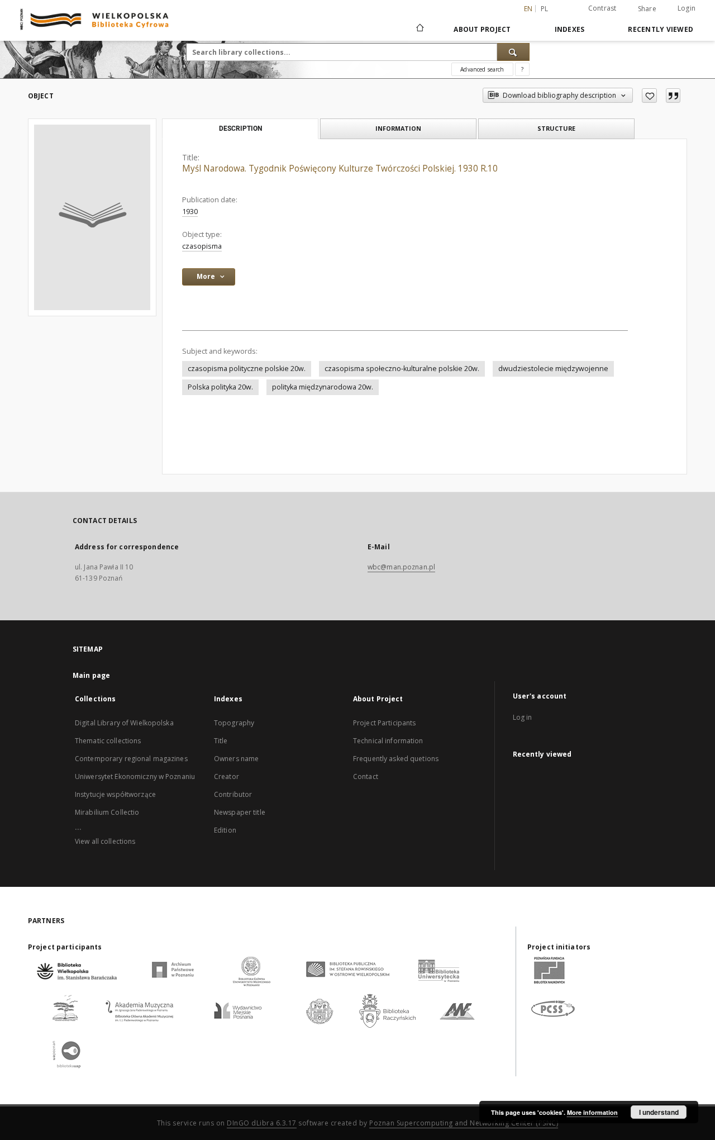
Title (221, 740)
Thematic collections (108, 740)
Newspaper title (239, 812)
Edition (225, 830)
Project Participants (384, 723)
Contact (365, 776)
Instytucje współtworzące (115, 794)
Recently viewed (660, 29)
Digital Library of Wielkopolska (124, 723)
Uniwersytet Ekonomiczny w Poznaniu (135, 776)
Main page (91, 675)
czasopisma (202, 246)
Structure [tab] (556, 128)
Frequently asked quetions (395, 758)
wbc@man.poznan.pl (401, 567)
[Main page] (419, 29)
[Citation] (673, 95)
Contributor (233, 794)
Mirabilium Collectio (107, 812)
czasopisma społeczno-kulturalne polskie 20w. (402, 368)
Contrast (602, 8)
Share (647, 8)
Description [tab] (240, 128)
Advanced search (482, 69)
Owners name (236, 758)
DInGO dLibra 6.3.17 (262, 1123)
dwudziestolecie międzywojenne (553, 368)
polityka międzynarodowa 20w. (322, 387)
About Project (482, 29)
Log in (522, 717)
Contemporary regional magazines (131, 758)
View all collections (105, 841)
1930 (190, 211)
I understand (659, 1112)
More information (592, 1112)
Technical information (388, 740)
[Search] (513, 52)
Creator (226, 776)
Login (686, 8)
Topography (234, 723)
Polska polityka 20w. (220, 387)
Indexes (570, 29)
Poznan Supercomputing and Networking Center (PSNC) (463, 1123)
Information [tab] (398, 128)
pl (545, 8)
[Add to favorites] (649, 95)
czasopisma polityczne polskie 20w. (247, 368)
